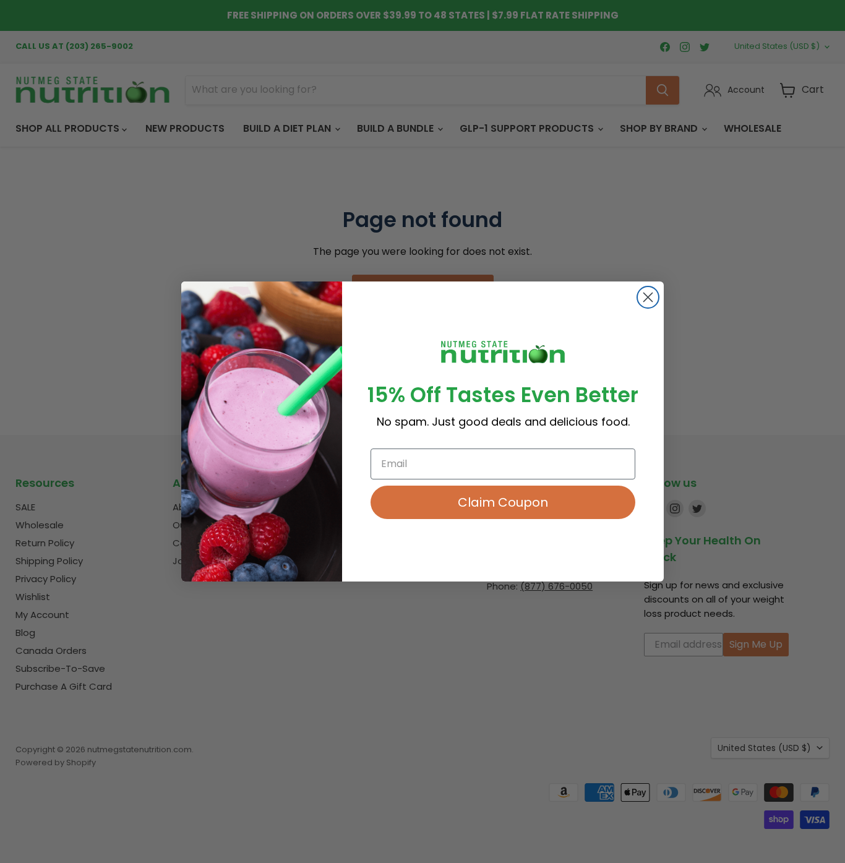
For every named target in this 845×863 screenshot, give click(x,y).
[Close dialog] (648, 297)
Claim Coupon (503, 502)
